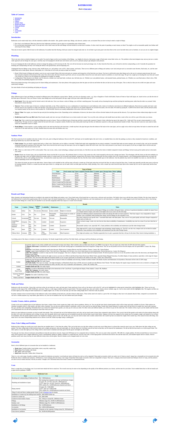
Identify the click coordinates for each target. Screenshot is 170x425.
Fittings (17, 21)
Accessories (18, 30)
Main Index (87, 9)
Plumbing (17, 19)
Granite (17, 27)
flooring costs (48, 392)
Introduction (18, 18)
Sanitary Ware (19, 22)
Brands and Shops (20, 24)
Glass (16, 29)
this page (44, 87)
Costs (16, 32)
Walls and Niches (20, 26)
